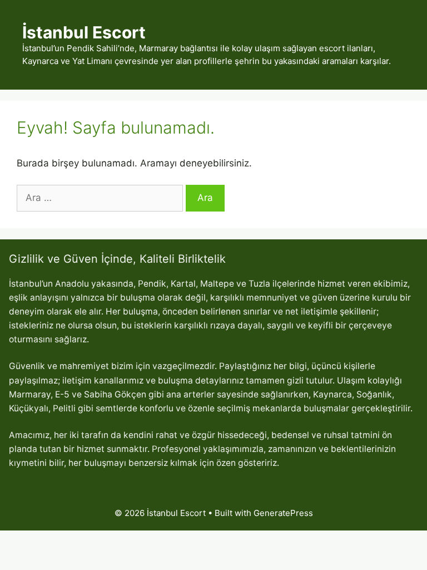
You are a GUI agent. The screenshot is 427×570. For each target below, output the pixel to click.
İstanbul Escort (84, 32)
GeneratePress (283, 513)
